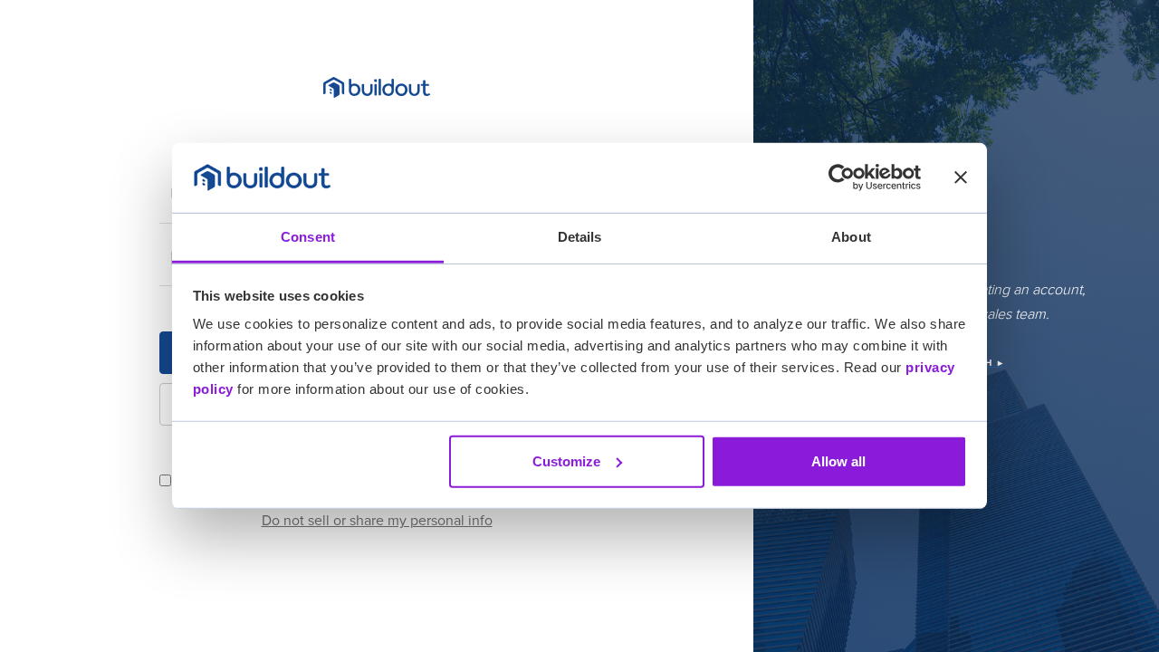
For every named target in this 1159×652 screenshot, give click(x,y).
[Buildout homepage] (376, 87)
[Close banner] (960, 177)
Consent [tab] (308, 236)
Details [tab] (580, 236)
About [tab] (851, 236)
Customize (566, 461)
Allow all (838, 461)
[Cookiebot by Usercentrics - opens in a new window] (841, 177)
